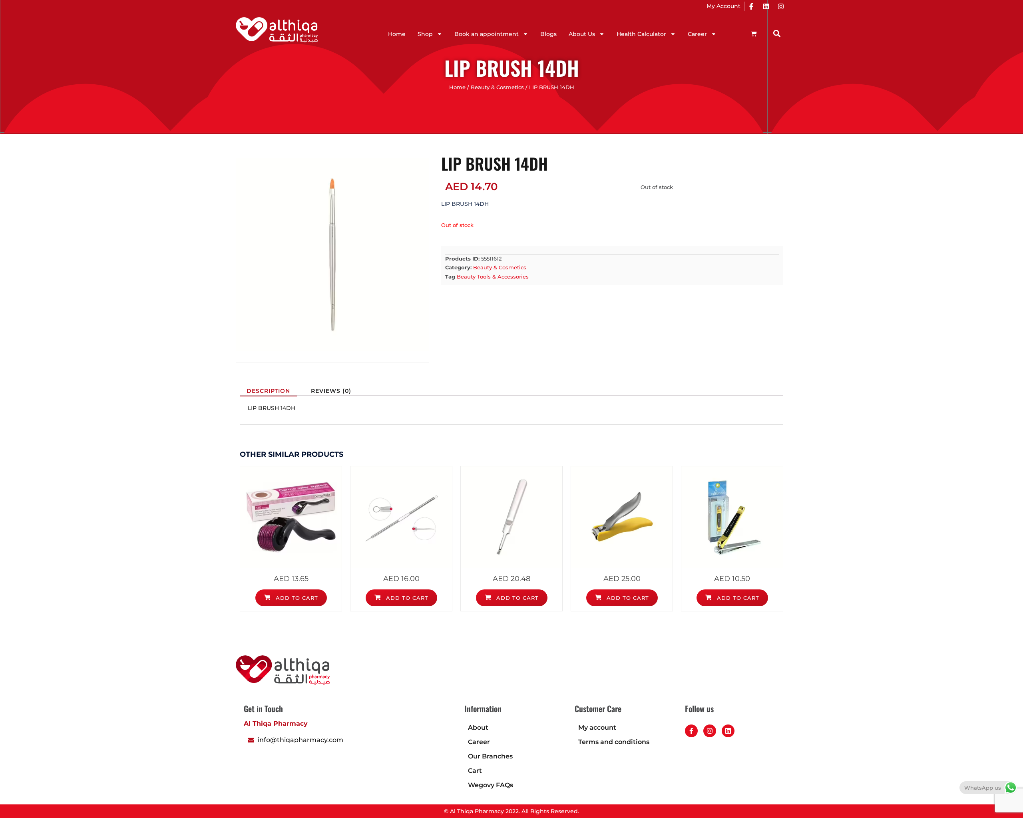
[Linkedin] (766, 6)
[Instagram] (780, 6)
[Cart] (753, 34)
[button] (777, 33)
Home (397, 34)
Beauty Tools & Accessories (493, 276)
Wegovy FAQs (490, 785)
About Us (582, 34)
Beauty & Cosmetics (497, 87)
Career (697, 34)
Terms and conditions (613, 742)
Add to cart (296, 598)
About (478, 727)
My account (597, 727)
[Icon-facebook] (751, 6)
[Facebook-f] (691, 730)
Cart (475, 770)
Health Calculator (641, 34)
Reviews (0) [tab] (331, 390)
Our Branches (490, 756)
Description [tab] (268, 390)
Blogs (548, 34)
